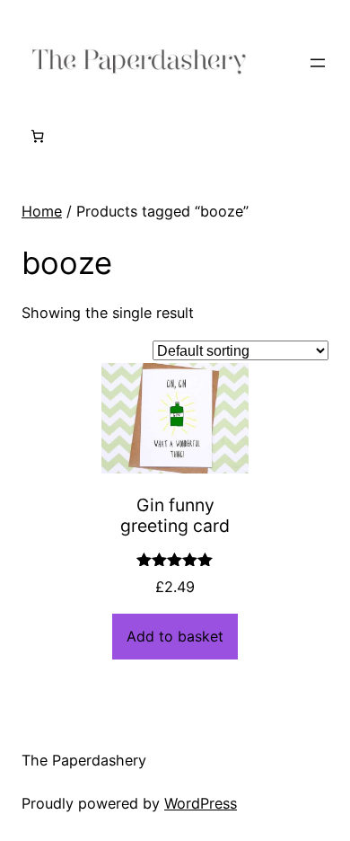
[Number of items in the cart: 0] (37, 136)
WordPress (200, 803)
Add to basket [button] (175, 636)
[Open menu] (317, 63)
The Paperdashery (84, 760)
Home (42, 211)
